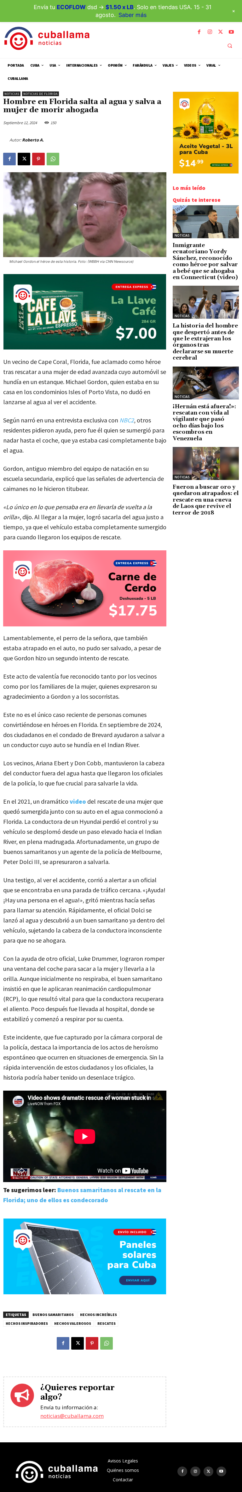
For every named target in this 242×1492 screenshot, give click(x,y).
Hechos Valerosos (72, 1323)
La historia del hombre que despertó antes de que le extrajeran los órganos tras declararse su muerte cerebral (205, 341)
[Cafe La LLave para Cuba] (84, 347)
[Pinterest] (38, 159)
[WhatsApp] (53, 159)
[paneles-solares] (84, 1292)
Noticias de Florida (40, 94)
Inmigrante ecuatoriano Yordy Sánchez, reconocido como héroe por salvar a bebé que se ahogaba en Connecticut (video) (205, 261)
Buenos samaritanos (53, 1314)
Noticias (11, 94)
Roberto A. (33, 140)
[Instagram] (210, 32)
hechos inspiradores (27, 1323)
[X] (220, 32)
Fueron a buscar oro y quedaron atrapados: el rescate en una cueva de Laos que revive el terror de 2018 (206, 500)
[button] (230, 45)
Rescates (106, 1323)
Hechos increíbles (98, 1314)
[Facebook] (199, 32)
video (78, 801)
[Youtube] (231, 32)
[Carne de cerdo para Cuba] (84, 588)
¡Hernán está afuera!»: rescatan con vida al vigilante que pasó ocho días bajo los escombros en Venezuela (204, 422)
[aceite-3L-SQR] (206, 171)
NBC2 (126, 420)
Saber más (132, 15)
